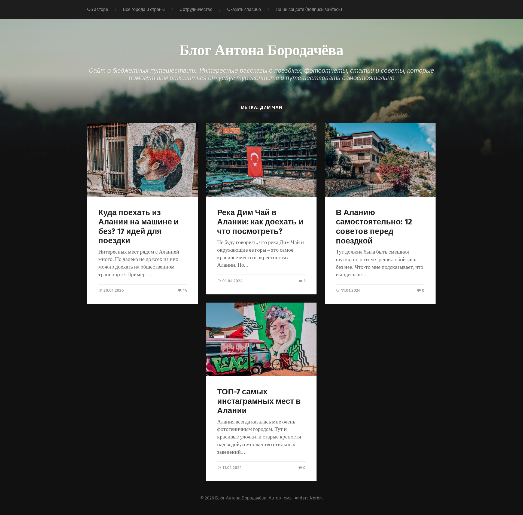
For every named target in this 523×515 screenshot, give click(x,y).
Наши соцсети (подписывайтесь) (309, 9)
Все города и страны (144, 9)
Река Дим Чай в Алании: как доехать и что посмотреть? (260, 222)
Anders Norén (308, 498)
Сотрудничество (196, 9)
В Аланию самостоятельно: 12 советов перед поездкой (374, 227)
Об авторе (97, 9)
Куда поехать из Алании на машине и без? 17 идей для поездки (138, 227)
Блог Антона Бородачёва (261, 49)
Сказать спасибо (244, 9)
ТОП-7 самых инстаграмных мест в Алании (259, 401)
